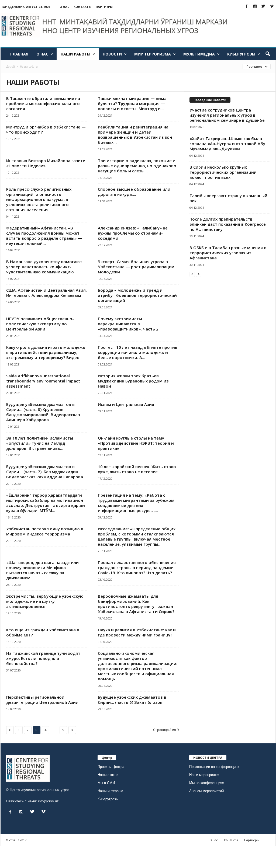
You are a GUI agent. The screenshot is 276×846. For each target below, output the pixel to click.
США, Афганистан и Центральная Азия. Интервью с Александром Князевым (46, 292)
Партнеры (104, 7)
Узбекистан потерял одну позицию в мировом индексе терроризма (44, 531)
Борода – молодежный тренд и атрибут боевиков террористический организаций (137, 295)
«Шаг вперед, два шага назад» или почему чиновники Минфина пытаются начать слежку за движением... (42, 570)
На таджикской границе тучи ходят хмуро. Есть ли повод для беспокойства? (43, 658)
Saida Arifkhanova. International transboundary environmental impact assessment (43, 381)
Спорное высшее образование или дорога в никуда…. (134, 191)
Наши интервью (110, 791)
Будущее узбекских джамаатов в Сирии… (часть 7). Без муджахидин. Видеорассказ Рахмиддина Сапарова (44, 471)
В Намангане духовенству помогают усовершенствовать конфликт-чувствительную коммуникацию (44, 266)
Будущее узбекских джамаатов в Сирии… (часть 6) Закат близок (132, 699)
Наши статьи (108, 775)
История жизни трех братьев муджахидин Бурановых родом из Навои (133, 381)
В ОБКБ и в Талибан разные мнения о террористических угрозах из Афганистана (228, 252)
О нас (64, 7)
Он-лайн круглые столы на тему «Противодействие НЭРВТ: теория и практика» (136, 443)
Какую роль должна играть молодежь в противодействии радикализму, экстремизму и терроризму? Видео (45, 352)
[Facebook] (246, 7)
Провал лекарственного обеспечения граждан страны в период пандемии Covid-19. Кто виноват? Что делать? (137, 567)
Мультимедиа (199, 54)
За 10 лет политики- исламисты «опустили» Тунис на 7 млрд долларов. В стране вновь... (39, 443)
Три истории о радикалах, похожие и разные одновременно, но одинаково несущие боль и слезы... (137, 165)
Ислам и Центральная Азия (126, 404)
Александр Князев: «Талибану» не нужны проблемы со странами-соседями (133, 233)
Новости (112, 54)
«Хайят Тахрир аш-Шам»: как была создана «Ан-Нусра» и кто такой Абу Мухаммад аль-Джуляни (227, 143)
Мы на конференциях (206, 783)
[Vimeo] (271, 7)
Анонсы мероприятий (206, 791)
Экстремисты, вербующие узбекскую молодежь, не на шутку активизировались (45, 601)
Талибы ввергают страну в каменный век (228, 198)
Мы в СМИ (106, 783)
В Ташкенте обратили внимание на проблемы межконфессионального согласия (43, 103)
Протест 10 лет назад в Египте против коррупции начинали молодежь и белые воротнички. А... (137, 352)
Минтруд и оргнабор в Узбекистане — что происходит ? (46, 129)
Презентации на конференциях (214, 767)
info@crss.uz (48, 801)
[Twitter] (263, 7)
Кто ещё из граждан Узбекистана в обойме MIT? (42, 632)
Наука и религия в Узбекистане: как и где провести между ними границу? (137, 632)
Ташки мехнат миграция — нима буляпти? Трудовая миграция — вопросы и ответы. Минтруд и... (132, 103)
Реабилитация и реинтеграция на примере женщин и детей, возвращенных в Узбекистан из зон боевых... (135, 134)
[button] (268, 54)
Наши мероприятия (204, 775)
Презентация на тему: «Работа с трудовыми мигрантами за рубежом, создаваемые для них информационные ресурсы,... (136, 502)
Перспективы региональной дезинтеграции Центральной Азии (42, 699)
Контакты (82, 7)
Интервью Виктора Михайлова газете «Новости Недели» (45, 163)
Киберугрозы (241, 54)
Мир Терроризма (152, 54)
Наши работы (75, 54)
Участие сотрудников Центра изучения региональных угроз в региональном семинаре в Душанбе (227, 115)
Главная (19, 54)
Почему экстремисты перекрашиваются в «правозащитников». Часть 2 (128, 324)
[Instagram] (255, 7)
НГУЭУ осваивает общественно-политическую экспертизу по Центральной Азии (40, 324)
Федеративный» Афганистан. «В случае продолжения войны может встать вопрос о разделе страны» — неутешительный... (44, 235)
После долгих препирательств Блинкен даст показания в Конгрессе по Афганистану (227, 224)
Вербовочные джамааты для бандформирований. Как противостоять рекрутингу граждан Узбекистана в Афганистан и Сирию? (136, 603)
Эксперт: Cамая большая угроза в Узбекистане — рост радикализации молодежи (136, 266)
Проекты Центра (111, 767)
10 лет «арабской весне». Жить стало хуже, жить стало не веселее (137, 469)
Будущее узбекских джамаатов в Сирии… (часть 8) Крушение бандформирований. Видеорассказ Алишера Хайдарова (43, 412)
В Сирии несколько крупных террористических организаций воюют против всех (223, 172)
